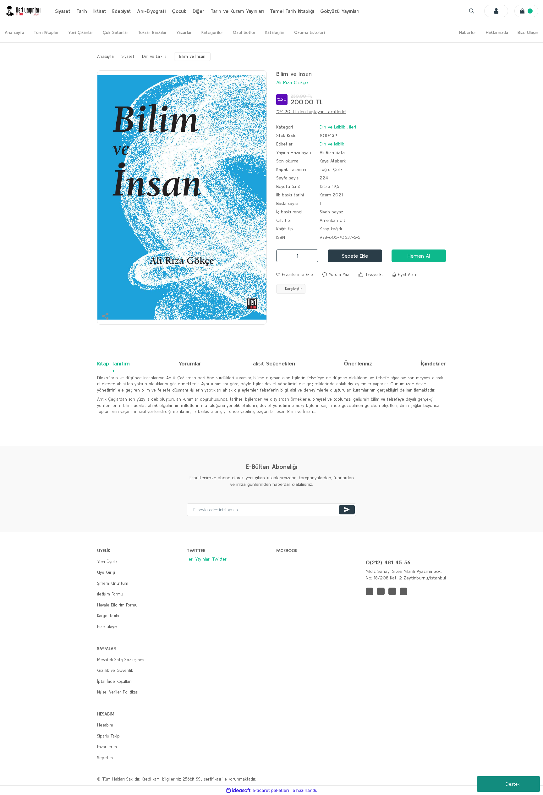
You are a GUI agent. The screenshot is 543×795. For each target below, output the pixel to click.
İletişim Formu (110, 594)
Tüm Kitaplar (46, 32)
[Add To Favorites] (294, 274)
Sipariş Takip (108, 736)
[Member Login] (496, 11)
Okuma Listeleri (309, 32)
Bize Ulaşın (528, 32)
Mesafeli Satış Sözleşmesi (121, 659)
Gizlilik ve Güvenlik (115, 670)
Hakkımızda (497, 32)
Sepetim (105, 757)
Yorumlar (189, 363)
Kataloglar (275, 32)
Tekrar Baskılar (152, 32)
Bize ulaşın (107, 626)
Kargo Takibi (108, 615)
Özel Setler (244, 32)
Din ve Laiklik (332, 126)
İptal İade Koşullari (114, 681)
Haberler (467, 32)
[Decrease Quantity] (283, 256)
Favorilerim (107, 746)
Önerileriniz (358, 363)
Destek (513, 784)
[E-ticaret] (270, 790)
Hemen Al (419, 256)
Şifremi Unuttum (112, 583)
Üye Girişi (106, 572)
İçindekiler (433, 363)
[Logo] (23, 11)
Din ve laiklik (332, 143)
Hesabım (105, 725)
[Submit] (347, 509)
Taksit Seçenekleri (272, 363)
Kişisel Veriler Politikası (117, 692)
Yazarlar (184, 32)
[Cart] (526, 11)
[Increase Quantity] (311, 256)
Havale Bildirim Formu (117, 605)
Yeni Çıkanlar (80, 32)
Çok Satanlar (116, 32)
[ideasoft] (238, 790)
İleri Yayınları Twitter (207, 559)
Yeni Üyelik (107, 561)
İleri (352, 126)
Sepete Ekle (355, 256)
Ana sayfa (14, 32)
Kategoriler (212, 32)
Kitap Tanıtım (113, 363)
